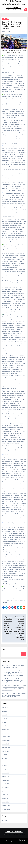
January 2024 (5, 802)
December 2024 (6, 780)
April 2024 (4, 791)
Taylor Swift (6, 18)
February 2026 (5, 729)
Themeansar (14, 842)
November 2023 (6, 809)
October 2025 (5, 744)
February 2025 (5, 773)
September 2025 (6, 747)
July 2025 (4, 754)
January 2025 (5, 776)
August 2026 (5, 707)
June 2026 (4, 715)
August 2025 (5, 751)
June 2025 (4, 758)
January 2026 (5, 733)
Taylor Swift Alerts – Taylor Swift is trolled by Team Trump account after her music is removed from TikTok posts (14, 695)
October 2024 (5, 787)
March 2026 (5, 725)
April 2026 (4, 722)
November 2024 (6, 783)
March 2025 (5, 769)
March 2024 (5, 794)
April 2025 (4, 765)
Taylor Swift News (13, 8)
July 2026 (4, 711)
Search (4, 649)
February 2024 (5, 798)
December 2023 (6, 805)
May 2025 (4, 762)
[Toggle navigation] (1, 9)
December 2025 (6, 736)
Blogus (21, 840)
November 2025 (6, 740)
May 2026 (4, 718)
